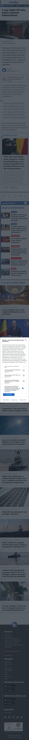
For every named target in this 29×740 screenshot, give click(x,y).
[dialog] (14, 370)
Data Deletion (6, 399)
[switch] (23, 370)
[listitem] (14, 367)
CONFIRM (9, 394)
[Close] (26, 340)
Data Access (14, 399)
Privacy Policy (23, 399)
